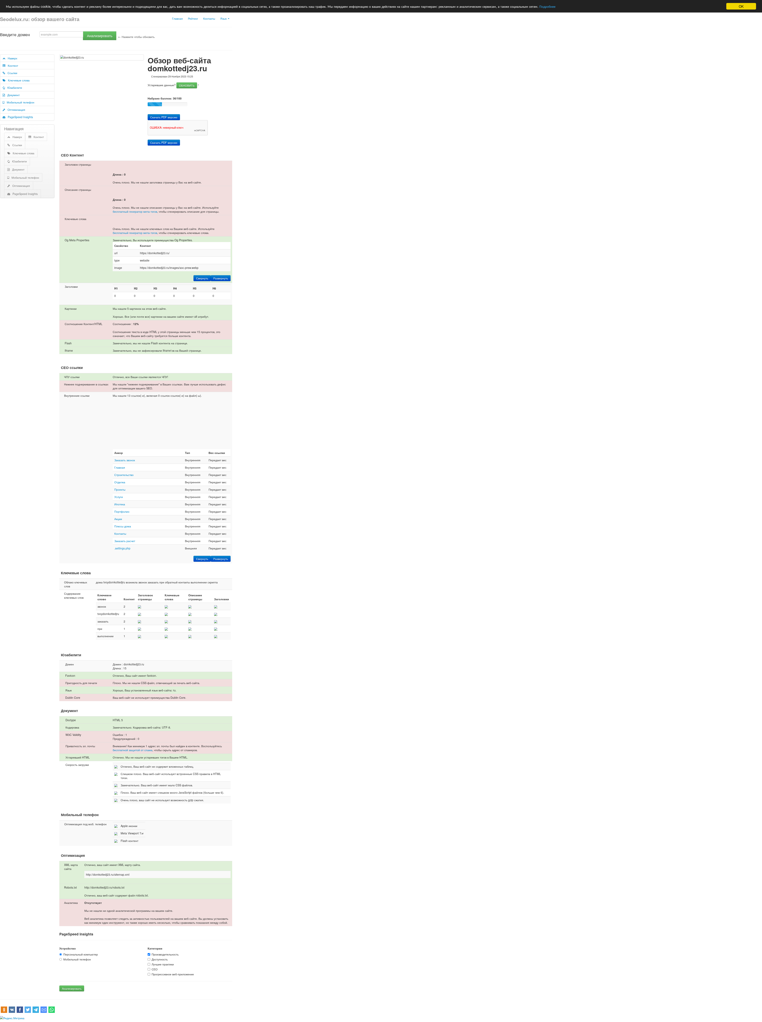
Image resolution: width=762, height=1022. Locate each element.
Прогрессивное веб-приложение (173, 974)
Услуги (118, 497)
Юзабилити (13, 88)
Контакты (209, 18)
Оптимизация (15, 110)
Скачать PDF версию (163, 117)
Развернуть (220, 278)
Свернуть (202, 278)
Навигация (14, 128)
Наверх (11, 58)
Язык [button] (223, 18)
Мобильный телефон (19, 102)
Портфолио (121, 511)
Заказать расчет (124, 541)
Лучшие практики (163, 964)
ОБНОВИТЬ (186, 85)
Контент (11, 66)
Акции (118, 519)
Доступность (160, 959)
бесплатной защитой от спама (132, 750)
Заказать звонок (124, 460)
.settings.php (122, 548)
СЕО (155, 969)
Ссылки (11, 73)
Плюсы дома (122, 526)
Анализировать (99, 35)
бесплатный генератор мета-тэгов (135, 211)
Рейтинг (193, 18)
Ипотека (119, 504)
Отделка (119, 482)
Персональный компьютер (80, 954)
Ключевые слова (18, 80)
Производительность (165, 954)
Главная (177, 18)
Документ (12, 95)
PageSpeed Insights (19, 117)
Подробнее (547, 6)
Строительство (124, 475)
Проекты (119, 489)
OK (741, 6)
